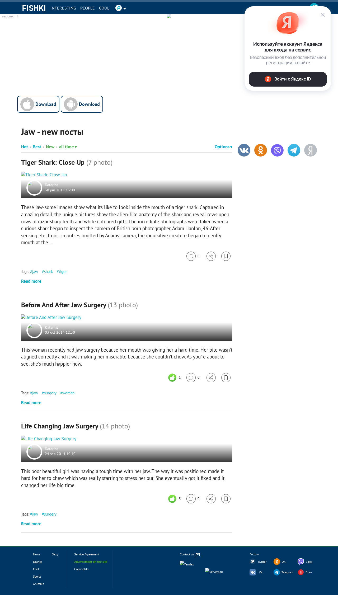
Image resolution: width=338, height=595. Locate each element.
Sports (37, 576)
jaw (35, 271)
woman (68, 392)
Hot (24, 147)
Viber (309, 562)
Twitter (262, 562)
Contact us (187, 554)
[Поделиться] (211, 256)
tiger (63, 271)
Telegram (287, 572)
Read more (31, 281)
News (36, 554)
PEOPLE (87, 8)
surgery (50, 392)
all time (66, 147)
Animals (38, 584)
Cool (104, 8)
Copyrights (81, 569)
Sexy (55, 554)
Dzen (309, 572)
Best (37, 147)
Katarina (52, 185)
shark (48, 271)
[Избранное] (226, 256)
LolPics (37, 562)
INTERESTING (63, 8)
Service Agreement (86, 554)
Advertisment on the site (90, 562)
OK (284, 562)
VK (260, 572)
